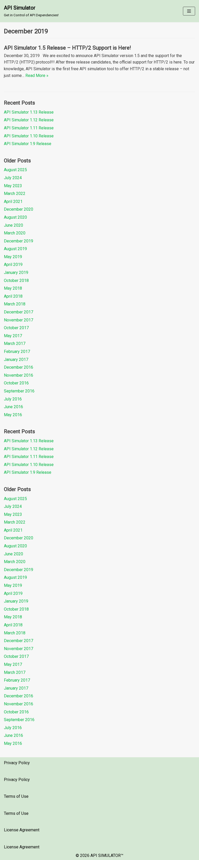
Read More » (36, 75)
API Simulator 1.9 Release (27, 143)
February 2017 (17, 351)
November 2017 (18, 320)
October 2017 (16, 327)
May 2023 (13, 185)
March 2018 (14, 304)
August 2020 (15, 217)
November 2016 (18, 375)
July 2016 (13, 399)
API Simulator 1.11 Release (29, 127)
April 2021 (13, 201)
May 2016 (13, 414)
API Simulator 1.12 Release (29, 119)
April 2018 (13, 296)
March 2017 (14, 343)
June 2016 (13, 406)
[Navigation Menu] (189, 11)
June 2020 (13, 225)
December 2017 (18, 312)
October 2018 (16, 280)
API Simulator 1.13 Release (29, 112)
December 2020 (18, 209)
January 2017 (16, 359)
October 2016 (16, 383)
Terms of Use (16, 796)
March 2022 (14, 193)
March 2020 (14, 233)
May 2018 (13, 288)
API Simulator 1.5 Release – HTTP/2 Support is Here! (67, 48)
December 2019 (18, 241)
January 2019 (16, 272)
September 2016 (19, 391)
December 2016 (18, 367)
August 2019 (15, 248)
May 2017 (13, 335)
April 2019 (13, 264)
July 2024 (13, 177)
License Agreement (21, 829)
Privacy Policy (17, 762)
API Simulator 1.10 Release (29, 135)
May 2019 (13, 256)
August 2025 (15, 169)
